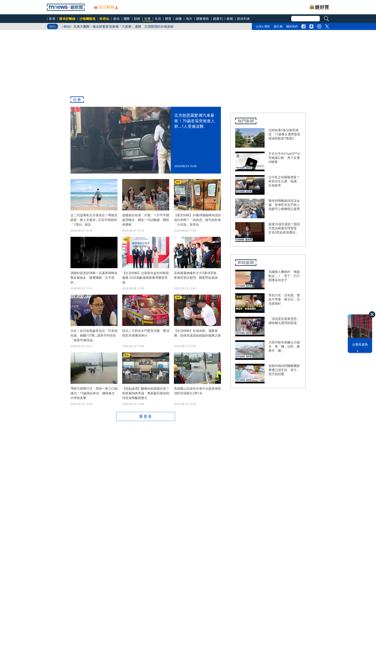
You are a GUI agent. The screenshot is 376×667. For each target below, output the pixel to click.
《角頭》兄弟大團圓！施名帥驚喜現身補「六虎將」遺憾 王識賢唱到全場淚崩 (117, 26)
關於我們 (292, 26)
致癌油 (104, 18)
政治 (116, 18)
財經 (137, 18)
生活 (158, 18)
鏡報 (230, 18)
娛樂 (178, 18)
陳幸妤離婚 (67, 18)
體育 (168, 18)
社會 (147, 18)
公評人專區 (263, 26)
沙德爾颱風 (88, 18)
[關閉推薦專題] (372, 314)
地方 (189, 18)
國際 (127, 18)
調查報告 (202, 18)
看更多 (146, 416)
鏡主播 (278, 26)
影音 (52, 18)
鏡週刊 (218, 18)
